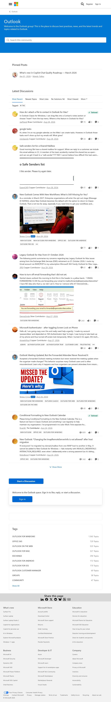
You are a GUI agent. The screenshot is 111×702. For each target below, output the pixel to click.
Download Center (43, 616)
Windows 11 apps (9, 642)
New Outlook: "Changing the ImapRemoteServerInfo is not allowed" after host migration (56, 440)
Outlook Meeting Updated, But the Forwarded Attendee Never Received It (54, 355)
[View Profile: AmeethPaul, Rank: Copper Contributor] (15, 329)
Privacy (29, 695)
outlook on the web (22, 546)
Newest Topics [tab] (31, 99)
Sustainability (76, 685)
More (83, 99)
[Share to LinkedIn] (42, 599)
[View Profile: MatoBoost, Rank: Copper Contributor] (15, 441)
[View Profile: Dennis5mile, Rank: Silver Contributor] (15, 276)
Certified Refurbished (45, 633)
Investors (75, 672)
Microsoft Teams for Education (82, 620)
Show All (15, 585)
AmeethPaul (25, 340)
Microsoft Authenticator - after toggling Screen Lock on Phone (49, 327)
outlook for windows (23, 536)
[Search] (82, 4)
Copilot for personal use (11, 629)
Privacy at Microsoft (78, 667)
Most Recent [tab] (17, 99)
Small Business (8, 685)
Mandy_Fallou (38, 76)
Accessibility (76, 680)
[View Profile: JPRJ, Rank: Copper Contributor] (15, 256)
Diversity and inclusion (79, 676)
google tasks (25, 129)
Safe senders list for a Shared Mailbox (37, 145)
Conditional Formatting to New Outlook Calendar (43, 415)
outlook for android (23, 560)
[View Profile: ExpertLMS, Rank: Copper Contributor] (15, 148)
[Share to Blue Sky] (60, 599)
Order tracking (42, 629)
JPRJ (21, 267)
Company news (77, 663)
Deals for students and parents (82, 638)
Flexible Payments (44, 642)
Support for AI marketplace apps (48, 667)
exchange (17, 556)
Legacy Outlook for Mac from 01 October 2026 (42, 254)
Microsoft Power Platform (11, 672)
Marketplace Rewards (45, 680)
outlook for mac (21, 551)
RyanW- (23, 428)
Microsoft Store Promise (46, 638)
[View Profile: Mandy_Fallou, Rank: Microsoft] (15, 74)
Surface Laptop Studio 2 (11, 620)
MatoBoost (24, 455)
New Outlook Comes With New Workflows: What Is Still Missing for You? (54, 194)
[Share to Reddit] (55, 599)
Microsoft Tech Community (46, 672)
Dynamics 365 (7, 663)
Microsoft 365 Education (80, 625)
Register (89, 4)
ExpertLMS (24, 187)
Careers (75, 654)
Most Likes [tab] (44, 99)
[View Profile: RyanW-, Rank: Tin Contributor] (15, 417)
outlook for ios (20, 565)
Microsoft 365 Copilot (10, 680)
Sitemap (6, 695)
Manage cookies (40, 695)
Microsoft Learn (43, 663)
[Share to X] (51, 599)
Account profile (43, 612)
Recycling (86, 695)
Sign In (98, 4)
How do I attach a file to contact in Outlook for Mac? (44, 112)
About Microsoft (77, 659)
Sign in (22, 499)
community (18, 580)
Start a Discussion (26, 481)
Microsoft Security (9, 659)
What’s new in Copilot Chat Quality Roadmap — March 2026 (48, 72)
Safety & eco (75, 695)
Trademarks (64, 695)
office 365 (17, 541)
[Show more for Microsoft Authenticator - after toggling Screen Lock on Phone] (93, 344)
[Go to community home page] (16, 4)
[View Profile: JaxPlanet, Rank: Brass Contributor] (15, 114)
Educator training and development (84, 633)
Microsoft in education (79, 612)
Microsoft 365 (7, 667)
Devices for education (79, 616)
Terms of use (53, 695)
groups (16, 575)
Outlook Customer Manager (26, 570)
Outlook (14, 11)
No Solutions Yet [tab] (58, 99)
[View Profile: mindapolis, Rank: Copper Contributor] (15, 131)
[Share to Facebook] (46, 599)
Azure (40, 654)
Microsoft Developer (44, 659)
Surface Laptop (8, 616)
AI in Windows (8, 633)
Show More (57, 467)
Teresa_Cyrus (25, 236)
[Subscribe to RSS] (64, 599)
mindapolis (24, 139)
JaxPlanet (23, 122)
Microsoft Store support (45, 620)
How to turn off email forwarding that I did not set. (43, 274)
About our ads (96, 695)
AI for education (77, 642)
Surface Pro (7, 612)
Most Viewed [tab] (72, 99)
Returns (40, 625)
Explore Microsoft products (12, 638)
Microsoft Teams (8, 676)
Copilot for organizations (11, 625)
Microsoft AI (7, 654)
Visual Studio (42, 685)
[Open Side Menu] (10, 4)
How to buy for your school (81, 629)
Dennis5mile (25, 316)
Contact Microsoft (18, 695)
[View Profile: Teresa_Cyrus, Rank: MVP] (15, 196)
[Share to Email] (69, 599)
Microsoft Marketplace (45, 676)
